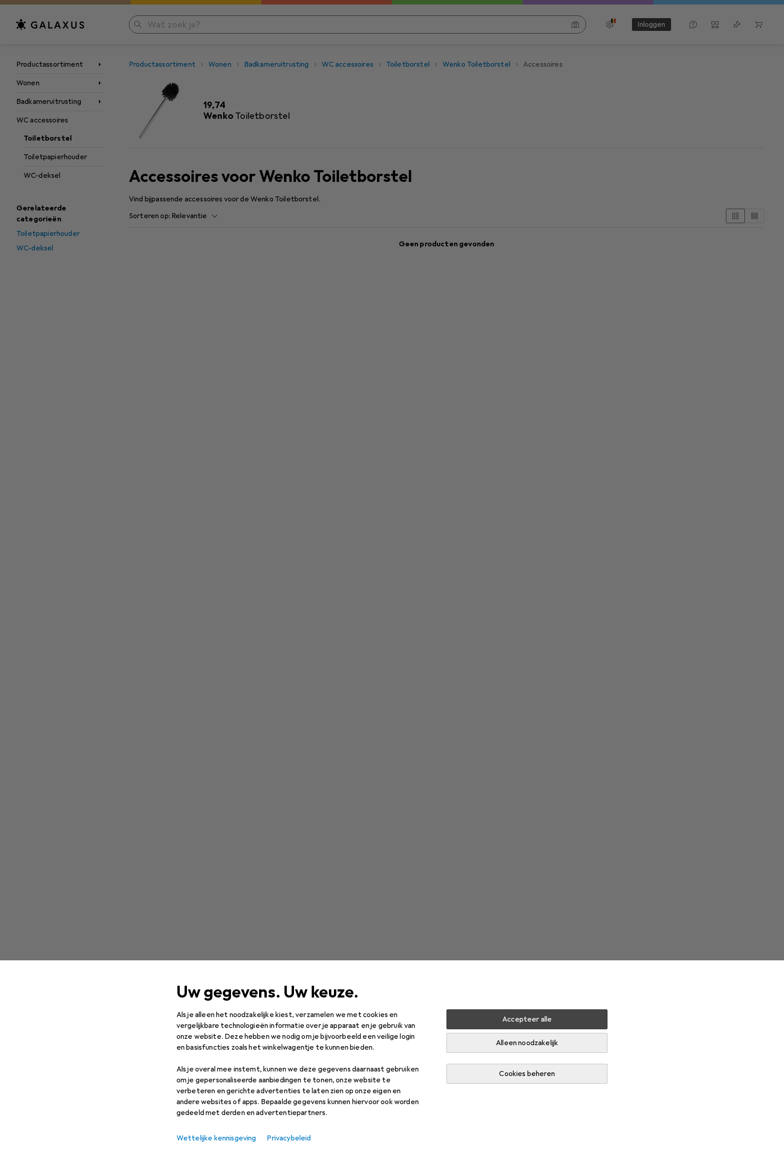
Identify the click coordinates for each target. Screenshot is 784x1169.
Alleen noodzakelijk (527, 1042)
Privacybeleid (289, 1138)
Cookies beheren (526, 1073)
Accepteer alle (527, 1019)
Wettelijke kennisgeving (216, 1138)
